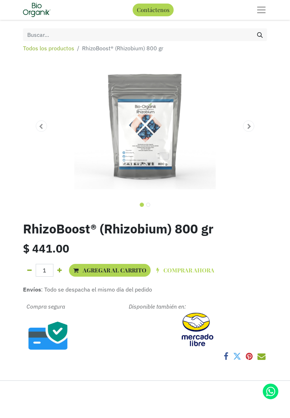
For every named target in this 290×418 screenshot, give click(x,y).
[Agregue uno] (59, 270)
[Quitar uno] (29, 270)
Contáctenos (153, 9)
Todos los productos (48, 48)
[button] (41, 126)
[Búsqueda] (260, 34)
